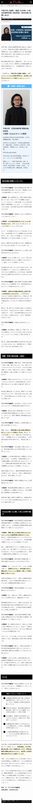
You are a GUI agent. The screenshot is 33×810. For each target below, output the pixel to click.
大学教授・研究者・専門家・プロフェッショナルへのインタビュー (16, 19)
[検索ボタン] (31, 2)
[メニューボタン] (2, 2)
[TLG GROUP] (16, 2)
